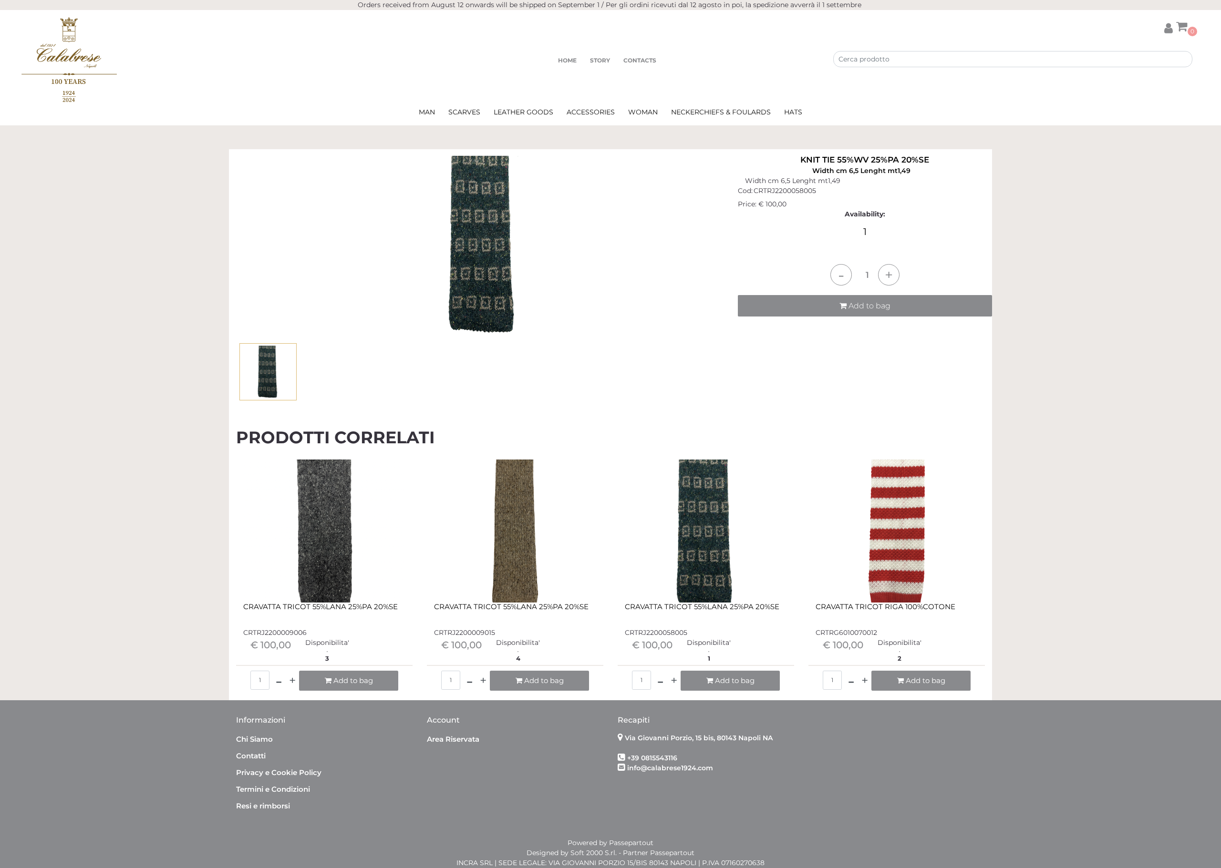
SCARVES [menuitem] (464, 112)
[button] (483, 243)
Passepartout (631, 842)
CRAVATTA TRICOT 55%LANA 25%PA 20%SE (320, 606)
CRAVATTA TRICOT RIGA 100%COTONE (885, 606)
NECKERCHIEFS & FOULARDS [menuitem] (721, 112)
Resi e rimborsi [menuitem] (263, 805)
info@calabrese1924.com (670, 768)
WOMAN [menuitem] (643, 112)
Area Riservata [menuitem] (453, 739)
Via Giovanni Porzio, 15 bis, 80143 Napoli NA (699, 738)
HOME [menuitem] (567, 60)
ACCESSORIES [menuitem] (591, 112)
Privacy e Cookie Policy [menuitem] (278, 772)
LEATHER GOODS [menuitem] (523, 112)
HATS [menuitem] (793, 112)
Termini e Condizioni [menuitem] (273, 789)
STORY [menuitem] (600, 60)
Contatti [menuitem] (251, 755)
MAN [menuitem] (427, 112)
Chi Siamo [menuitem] (254, 739)
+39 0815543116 (652, 758)
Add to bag (868, 305)
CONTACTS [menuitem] (639, 60)
